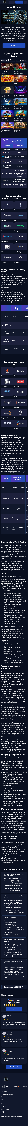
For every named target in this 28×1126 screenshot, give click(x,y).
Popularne (4, 60)
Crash (17, 60)
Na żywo (11, 60)
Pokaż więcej (14, 1066)
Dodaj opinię (14, 1009)
